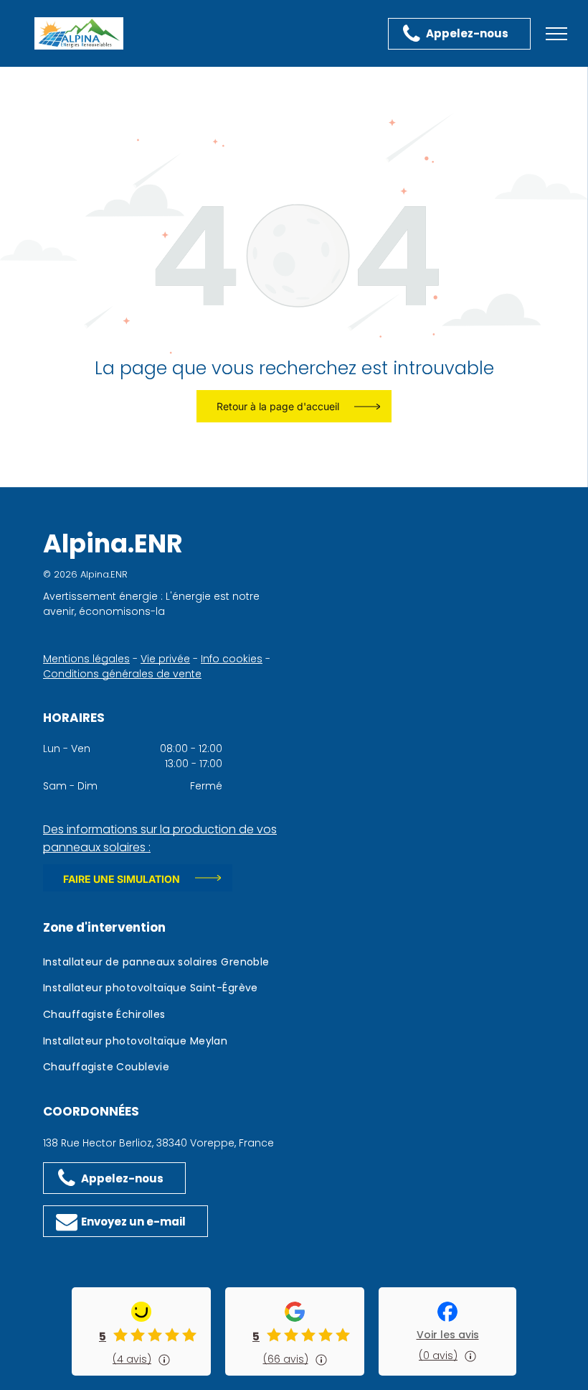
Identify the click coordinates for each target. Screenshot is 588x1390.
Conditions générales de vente (122, 674)
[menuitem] (168, 964)
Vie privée (165, 659)
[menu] (556, 33)
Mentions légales (86, 659)
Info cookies (231, 659)
